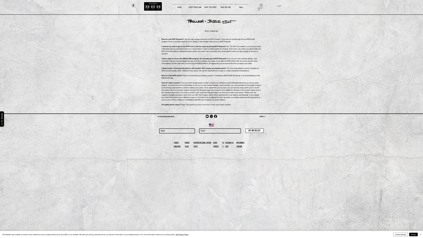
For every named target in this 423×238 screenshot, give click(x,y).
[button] (195, 6)
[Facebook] (215, 116)
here (197, 39)
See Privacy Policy (182, 234)
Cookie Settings (400, 234)
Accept (413, 234)
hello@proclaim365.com (195, 100)
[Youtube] (207, 116)
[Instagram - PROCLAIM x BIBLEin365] (211, 116)
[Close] (420, 234)
